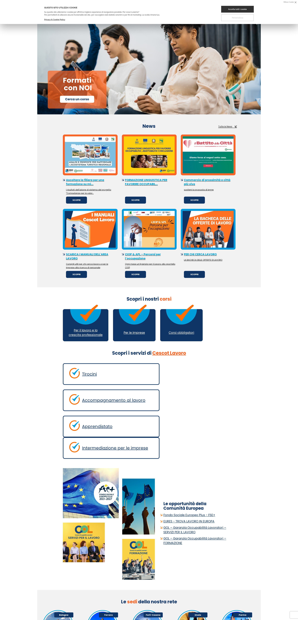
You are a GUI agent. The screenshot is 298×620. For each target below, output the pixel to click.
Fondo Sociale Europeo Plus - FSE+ (189, 514)
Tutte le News (225, 125)
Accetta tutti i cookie (237, 9)
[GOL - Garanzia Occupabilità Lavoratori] (91, 542)
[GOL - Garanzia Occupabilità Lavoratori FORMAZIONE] (138, 559)
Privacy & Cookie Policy (54, 20)
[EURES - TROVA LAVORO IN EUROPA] (138, 506)
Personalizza (237, 18)
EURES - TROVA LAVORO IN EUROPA (188, 520)
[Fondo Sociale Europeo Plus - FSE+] (91, 492)
